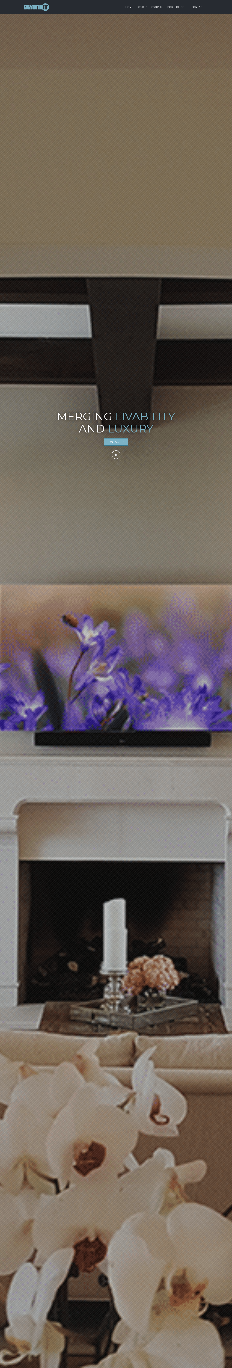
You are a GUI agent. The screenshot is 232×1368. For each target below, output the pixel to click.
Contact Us (116, 442)
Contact (197, 7)
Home (129, 7)
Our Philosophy (150, 7)
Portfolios (176, 7)
